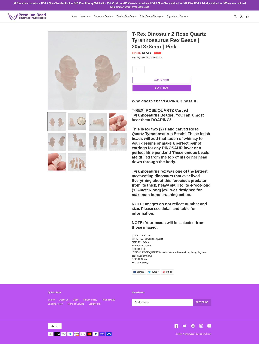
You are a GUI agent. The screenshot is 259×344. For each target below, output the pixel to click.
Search (51, 299)
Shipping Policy (55, 303)
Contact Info (94, 303)
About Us (63, 299)
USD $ (54, 326)
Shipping (136, 57)
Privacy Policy (90, 299)
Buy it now (161, 88)
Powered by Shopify (203, 334)
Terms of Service (75, 303)
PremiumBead (188, 334)
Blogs (76, 299)
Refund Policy (108, 299)
